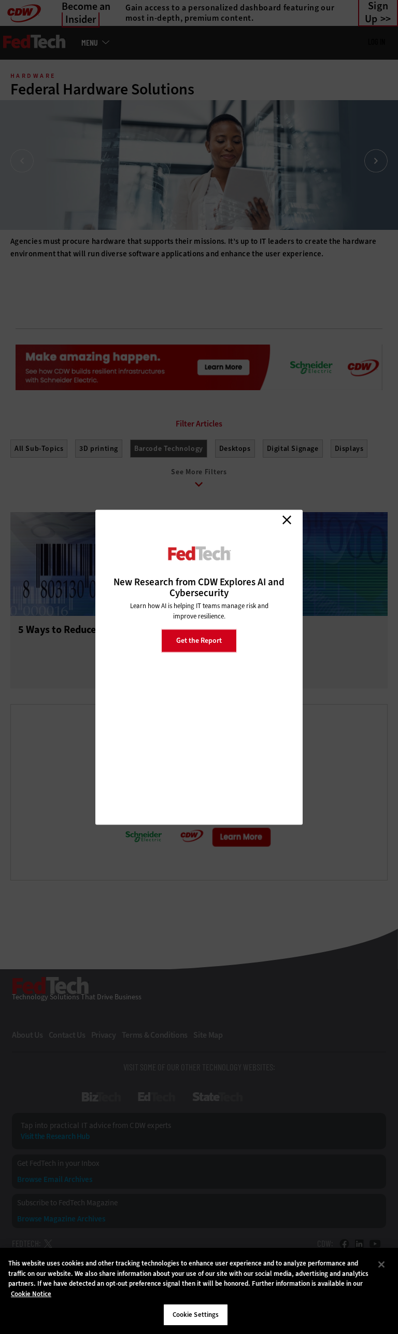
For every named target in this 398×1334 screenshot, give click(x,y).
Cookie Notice (31, 1293)
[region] (199, 1291)
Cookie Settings (196, 1314)
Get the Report (199, 640)
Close (286, 520)
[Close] (381, 1264)
